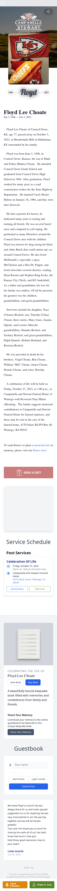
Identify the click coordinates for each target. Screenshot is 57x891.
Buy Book (33, 682)
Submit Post (28, 786)
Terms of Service (37, 876)
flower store (39, 450)
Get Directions (17, 589)
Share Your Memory (20, 732)
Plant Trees (40, 589)
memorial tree (42, 445)
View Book (15, 682)
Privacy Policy (19, 876)
